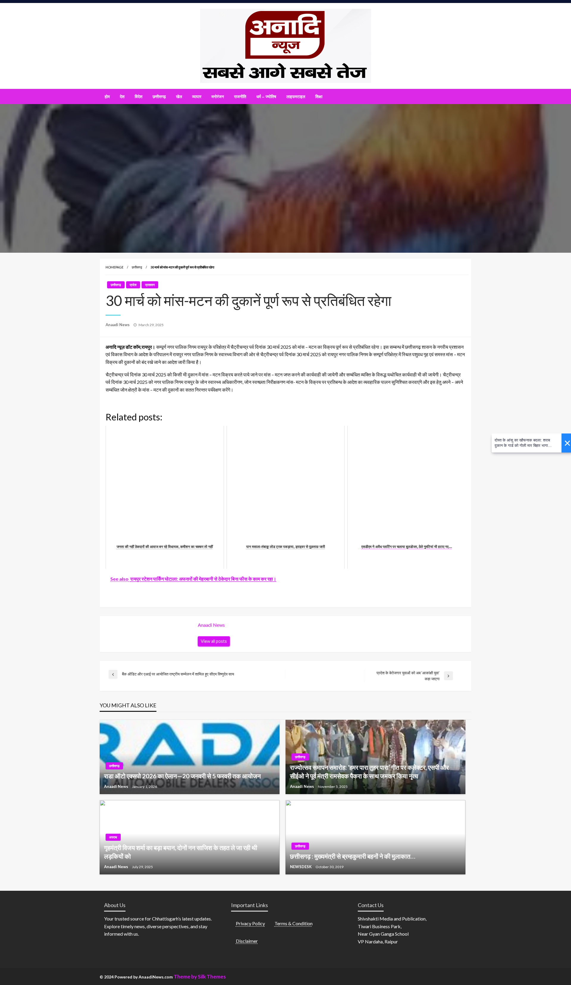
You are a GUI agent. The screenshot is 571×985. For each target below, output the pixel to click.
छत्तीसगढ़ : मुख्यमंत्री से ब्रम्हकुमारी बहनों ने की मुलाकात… (352, 856)
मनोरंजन (217, 96)
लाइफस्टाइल (295, 96)
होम (107, 96)
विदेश (138, 96)
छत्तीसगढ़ (159, 96)
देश (122, 96)
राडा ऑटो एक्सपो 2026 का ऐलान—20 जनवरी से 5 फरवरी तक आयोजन (182, 776)
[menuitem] (107, 96)
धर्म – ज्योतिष (266, 96)
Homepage (114, 267)
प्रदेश (133, 285)
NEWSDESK (301, 866)
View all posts (214, 641)
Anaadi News (118, 324)
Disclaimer (247, 941)
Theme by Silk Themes (200, 976)
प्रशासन (150, 285)
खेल (179, 96)
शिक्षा (318, 96)
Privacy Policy (250, 923)
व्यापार (196, 96)
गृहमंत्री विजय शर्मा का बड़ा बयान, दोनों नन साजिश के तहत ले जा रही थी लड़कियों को (180, 852)
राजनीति (240, 96)
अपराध (113, 837)
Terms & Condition (293, 923)
